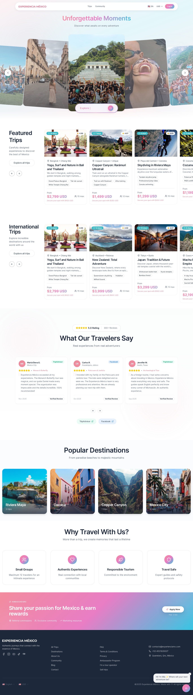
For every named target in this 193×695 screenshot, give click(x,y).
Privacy (103, 656)
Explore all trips (22, 162)
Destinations (56, 651)
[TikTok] (19, 654)
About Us (55, 656)
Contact (54, 669)
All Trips (54, 647)
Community (100, 6)
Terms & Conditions (109, 651)
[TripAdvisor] (24, 654)
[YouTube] (13, 654)
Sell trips (104, 669)
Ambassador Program (110, 660)
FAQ (102, 647)
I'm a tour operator (108, 665)
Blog (53, 665)
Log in (169, 6)
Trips (90, 6)
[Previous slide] (8, 72)
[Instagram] (8, 654)
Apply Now (175, 609)
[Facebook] (3, 654)
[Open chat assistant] (186, 688)
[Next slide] (185, 72)
